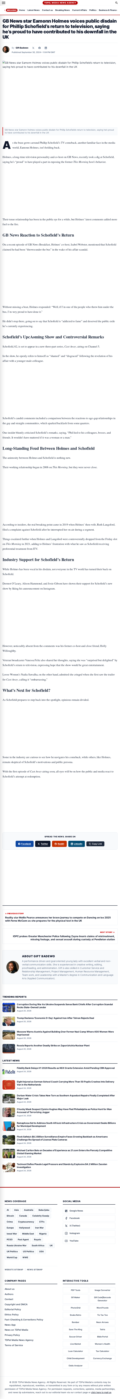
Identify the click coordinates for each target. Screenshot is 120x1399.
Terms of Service (14, 1345)
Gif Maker (75, 1297)
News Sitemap (35, 1269)
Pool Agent (23, 1239)
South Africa (38, 1245)
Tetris (102, 1329)
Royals (37, 1239)
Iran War (39, 1227)
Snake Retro (75, 1315)
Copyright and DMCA (16, 1304)
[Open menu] (3, 3)
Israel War (12, 1233)
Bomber (75, 1322)
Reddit (61, 844)
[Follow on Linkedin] (46, 48)
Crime (10, 1221)
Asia (16, 1210)
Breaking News (62, 10)
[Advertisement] (60, 181)
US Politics (28, 1251)
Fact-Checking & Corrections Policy (24, 1319)
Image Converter (102, 1290)
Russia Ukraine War (16, 1245)
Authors (9, 1294)
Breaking (11, 10)
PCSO (9, 1239)
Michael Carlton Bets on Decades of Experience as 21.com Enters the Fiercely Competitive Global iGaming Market (64, 1152)
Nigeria (43, 1233)
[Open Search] (116, 3)
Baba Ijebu (44, 1210)
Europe (10, 1227)
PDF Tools (75, 1290)
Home (22, 10)
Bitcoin (10, 1215)
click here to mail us (101, 1392)
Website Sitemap (14, 1269)
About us (10, 1289)
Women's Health (102, 1344)
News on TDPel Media (16, 1329)
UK (51, 1245)
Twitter (44, 844)
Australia (28, 1210)
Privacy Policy (12, 1335)
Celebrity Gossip (40, 1215)
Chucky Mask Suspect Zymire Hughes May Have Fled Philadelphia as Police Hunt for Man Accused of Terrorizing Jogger (64, 1110)
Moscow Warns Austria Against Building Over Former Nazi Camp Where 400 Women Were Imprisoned (65, 1033)
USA (41, 1251)
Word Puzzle (102, 1308)
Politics (92, 10)
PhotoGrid (75, 1308)
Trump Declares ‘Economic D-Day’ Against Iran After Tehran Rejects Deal (55, 1018)
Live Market (75, 1344)
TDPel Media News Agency (60, 3)
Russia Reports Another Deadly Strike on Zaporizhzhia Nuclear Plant (53, 1045)
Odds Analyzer (75, 1365)
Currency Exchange (102, 1358)
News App (10, 1324)
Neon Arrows (102, 1322)
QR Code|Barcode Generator (102, 1299)
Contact (9, 1299)
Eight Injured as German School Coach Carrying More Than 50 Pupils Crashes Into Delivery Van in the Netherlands (65, 1083)
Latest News (34, 10)
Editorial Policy (13, 1309)
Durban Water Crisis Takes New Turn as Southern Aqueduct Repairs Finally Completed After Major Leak (66, 1097)
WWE (25, 1257)
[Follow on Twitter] (33, 48)
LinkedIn (78, 844)
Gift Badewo (22, 48)
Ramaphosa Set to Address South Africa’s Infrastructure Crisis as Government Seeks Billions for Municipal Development (66, 1124)
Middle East (28, 1233)
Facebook (26, 844)
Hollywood (24, 1227)
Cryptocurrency (26, 1221)
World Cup (12, 1257)
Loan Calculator (75, 1351)
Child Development (76, 1358)
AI (8, 1210)
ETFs (41, 1221)
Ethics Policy (12, 1314)
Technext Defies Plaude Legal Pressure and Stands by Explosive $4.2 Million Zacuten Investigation (62, 1165)
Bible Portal (102, 1337)
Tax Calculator (102, 1351)
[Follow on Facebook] (39, 48)
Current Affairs (79, 10)
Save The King (75, 1329)
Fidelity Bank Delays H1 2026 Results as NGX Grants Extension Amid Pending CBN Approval (66, 1068)
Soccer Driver (75, 1337)
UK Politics (12, 1251)
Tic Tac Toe (102, 1315)
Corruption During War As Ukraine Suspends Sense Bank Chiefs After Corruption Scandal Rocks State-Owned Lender (65, 1006)
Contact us (47, 10)
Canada (23, 1215)
